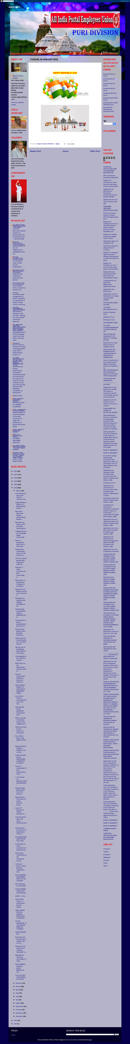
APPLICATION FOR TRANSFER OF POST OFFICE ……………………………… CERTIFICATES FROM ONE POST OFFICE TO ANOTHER (110, 652)
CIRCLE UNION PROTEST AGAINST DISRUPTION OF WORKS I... (20, 914)
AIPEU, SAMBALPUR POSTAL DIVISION (19, 410)
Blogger (89, 1040)
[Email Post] (64, 144)
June (17, 996)
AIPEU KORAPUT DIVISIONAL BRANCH (18, 400)
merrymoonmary (72, 1040)
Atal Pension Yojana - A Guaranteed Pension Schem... (20, 903)
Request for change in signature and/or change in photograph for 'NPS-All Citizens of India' (111, 256)
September (20, 1006)
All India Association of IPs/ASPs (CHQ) (18, 258)
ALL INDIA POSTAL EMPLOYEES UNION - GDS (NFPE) (19, 226)
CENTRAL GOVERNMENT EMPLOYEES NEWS (19, 309)
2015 (15, 484)
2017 (15, 1020)
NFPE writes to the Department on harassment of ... (21, 667)
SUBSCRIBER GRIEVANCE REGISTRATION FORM (110, 208)
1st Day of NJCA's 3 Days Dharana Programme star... (20, 868)
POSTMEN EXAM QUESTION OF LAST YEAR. (20, 839)
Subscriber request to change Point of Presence (110, 248)
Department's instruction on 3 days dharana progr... (20, 801)
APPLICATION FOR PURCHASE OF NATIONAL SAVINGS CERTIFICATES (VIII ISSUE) (110, 640)
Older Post (95, 151)
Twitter (106, 852)
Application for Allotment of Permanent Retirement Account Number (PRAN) (110, 193)
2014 (15, 481)
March (18, 986)
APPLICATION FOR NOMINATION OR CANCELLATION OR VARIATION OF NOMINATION (109, 353)
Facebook (106, 849)
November (19, 1013)
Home (65, 151)
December (19, 1016)
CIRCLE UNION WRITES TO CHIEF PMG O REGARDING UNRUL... (20, 689)
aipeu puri (14, 7)
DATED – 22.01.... (20, 896)
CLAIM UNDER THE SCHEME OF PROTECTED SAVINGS (110, 410)
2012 (15, 474)
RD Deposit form (109, 320)
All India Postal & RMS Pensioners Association (18, 271)
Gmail (105, 863)
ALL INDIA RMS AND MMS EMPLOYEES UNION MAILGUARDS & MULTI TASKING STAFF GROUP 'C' (19, 327)
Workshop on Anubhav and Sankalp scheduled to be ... (20, 602)
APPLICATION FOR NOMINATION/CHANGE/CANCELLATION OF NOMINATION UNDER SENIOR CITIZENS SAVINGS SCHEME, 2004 (110, 593)
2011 (15, 471)
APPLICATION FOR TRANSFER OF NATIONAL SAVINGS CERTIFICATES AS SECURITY (110, 720)
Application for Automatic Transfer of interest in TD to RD (111, 631)
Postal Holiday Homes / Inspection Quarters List (19, 288)
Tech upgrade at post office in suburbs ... (20, 658)
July (17, 1000)
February (19, 983)
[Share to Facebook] (72, 144)
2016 (15, 488)
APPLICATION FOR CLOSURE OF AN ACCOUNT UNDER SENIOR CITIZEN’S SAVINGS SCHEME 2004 (111, 606)
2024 (15, 1024)
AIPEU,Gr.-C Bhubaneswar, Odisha (17, 436)
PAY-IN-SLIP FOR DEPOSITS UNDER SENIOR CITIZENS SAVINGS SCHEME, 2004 (109, 581)
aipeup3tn (16, 343)
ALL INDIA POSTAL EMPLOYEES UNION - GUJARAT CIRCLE (19, 447)
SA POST (16, 293)
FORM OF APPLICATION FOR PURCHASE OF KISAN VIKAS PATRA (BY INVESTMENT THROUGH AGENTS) (111, 754)
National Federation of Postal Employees (19, 243)
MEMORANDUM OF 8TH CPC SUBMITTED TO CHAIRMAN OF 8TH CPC (19, 250)
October (19, 1010)
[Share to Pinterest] (73, 144)
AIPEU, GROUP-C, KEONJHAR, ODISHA (18, 431)
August (18, 1003)
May (17, 993)
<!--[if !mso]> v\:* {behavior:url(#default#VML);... (21, 781)
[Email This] (68, 144)
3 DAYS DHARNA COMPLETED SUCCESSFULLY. (20, 891)
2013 (15, 478)
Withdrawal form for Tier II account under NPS (110, 201)
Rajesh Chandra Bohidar (18, 77)
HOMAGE (16, 449)
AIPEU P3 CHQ (17, 396)
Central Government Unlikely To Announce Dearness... (20, 678)
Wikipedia (106, 857)
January (18, 491)
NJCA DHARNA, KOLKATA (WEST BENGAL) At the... (20, 968)
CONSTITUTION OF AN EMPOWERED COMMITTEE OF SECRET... (20, 759)
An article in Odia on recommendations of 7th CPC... (20, 700)
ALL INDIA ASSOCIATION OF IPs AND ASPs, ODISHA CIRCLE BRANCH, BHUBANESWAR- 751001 (18, 361)
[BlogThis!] (69, 144)
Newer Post (35, 151)
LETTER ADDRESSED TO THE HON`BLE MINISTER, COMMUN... (21, 925)
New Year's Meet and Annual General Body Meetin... (20, 515)
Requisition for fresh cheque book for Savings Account (110, 345)
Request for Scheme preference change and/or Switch (110, 236)
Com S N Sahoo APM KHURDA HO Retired (20, 977)
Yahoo (105, 866)
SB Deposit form (108, 317)
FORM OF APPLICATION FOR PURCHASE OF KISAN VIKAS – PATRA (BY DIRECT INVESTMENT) (111, 743)
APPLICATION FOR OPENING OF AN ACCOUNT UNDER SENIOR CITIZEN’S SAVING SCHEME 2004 (110, 558)
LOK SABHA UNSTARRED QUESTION (16, 440)
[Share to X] (71, 144)
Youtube (106, 860)
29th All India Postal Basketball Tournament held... (20, 711)
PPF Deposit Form (109, 483)
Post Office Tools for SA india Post (18, 283)
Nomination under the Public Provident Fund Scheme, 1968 (110, 500)
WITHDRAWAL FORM (110, 323)
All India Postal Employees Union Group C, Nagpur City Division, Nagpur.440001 (18, 455)
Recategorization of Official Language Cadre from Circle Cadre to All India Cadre (19, 336)
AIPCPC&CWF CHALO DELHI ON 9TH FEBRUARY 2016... (20, 613)
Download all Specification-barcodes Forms (108, 109)
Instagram (106, 854)
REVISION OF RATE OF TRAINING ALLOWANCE (19, 404)
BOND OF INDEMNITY (110, 450)
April (17, 990)
